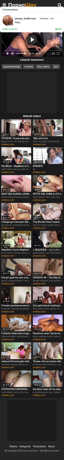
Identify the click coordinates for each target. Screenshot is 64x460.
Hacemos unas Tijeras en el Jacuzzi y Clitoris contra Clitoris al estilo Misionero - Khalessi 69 (48, 333)
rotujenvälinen (15, 280)
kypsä (4, 141)
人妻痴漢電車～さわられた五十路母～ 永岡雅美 (48, 249)
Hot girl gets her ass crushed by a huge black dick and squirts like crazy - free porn (16, 277)
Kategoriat (25, 446)
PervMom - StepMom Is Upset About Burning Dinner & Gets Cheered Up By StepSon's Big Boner (16, 166)
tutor (10, 141)
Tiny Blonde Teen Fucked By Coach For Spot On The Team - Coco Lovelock (48, 222)
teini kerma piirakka (21, 308)
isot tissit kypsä (54, 253)
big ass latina (17, 364)
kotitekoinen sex (44, 392)
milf (3, 169)
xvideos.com (7, 144)
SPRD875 (38, 166)
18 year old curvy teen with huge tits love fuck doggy (48, 361)
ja (34, 392)
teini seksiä (38, 197)
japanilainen (39, 253)
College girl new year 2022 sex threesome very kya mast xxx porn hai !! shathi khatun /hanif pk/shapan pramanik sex (16, 222)
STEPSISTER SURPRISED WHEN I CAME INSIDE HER (16, 389)
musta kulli (53, 141)
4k (15, 141)
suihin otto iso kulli (15, 169)
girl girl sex (6, 225)
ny (34, 169)
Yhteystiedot (39, 446)
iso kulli (28, 280)
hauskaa (5, 308)
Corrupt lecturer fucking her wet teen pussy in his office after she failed (48, 305)
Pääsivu (13, 446)
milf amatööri (20, 253)
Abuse (51, 446)
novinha (29, 66)
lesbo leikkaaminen (43, 336)
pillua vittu (43, 308)
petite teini (53, 225)
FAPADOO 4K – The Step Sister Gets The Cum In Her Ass (48, 277)
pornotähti (6, 253)
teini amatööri (49, 364)
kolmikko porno (21, 225)
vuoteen (5, 364)
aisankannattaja (11, 66)
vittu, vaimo (43, 66)
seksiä (53, 308)
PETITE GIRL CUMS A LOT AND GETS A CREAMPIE (48, 194)
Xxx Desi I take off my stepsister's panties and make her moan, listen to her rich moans (48, 389)
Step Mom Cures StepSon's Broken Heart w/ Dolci (16, 249)
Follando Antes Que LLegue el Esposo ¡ (16, 333)
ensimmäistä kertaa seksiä (15, 197)
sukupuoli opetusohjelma (31, 141)
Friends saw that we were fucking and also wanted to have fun (16, 305)
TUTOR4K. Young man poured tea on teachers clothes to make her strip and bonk (16, 138)
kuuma (28, 392)
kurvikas (37, 364)
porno (4, 280)
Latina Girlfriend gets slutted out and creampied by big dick (16, 361)
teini (56, 66)
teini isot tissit (40, 141)
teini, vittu (50, 197)
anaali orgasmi (40, 280)
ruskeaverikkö (8, 336)
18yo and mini (40, 138)
